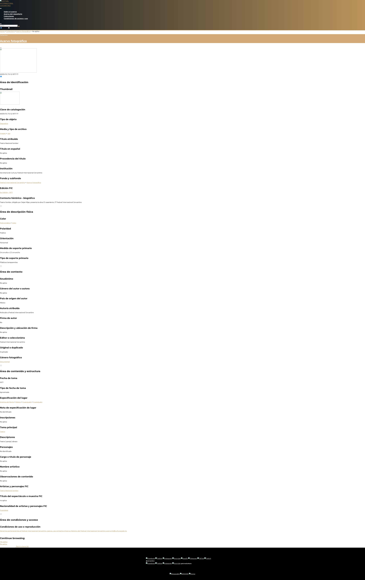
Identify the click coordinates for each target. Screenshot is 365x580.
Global (5, 28)
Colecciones (9, 16)
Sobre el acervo (10, 12)
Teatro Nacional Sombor (9, 491)
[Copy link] (1, 47)
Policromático (5, 223)
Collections (10, 31)
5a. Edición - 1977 (6, 192)
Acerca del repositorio (13, 14)
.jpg (9, 133)
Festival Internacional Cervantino (12, 183)
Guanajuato (27, 402)
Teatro (2, 432)
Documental (5, 362)
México (18, 402)
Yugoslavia (4, 510)
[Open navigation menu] (1, 8)
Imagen (3, 133)
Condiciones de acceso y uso (16, 19)
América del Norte (7, 402)
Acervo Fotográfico (34, 183)
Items (12, 28)
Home (2, 31)
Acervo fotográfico (23, 31)
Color (14, 223)
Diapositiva (4, 124)
